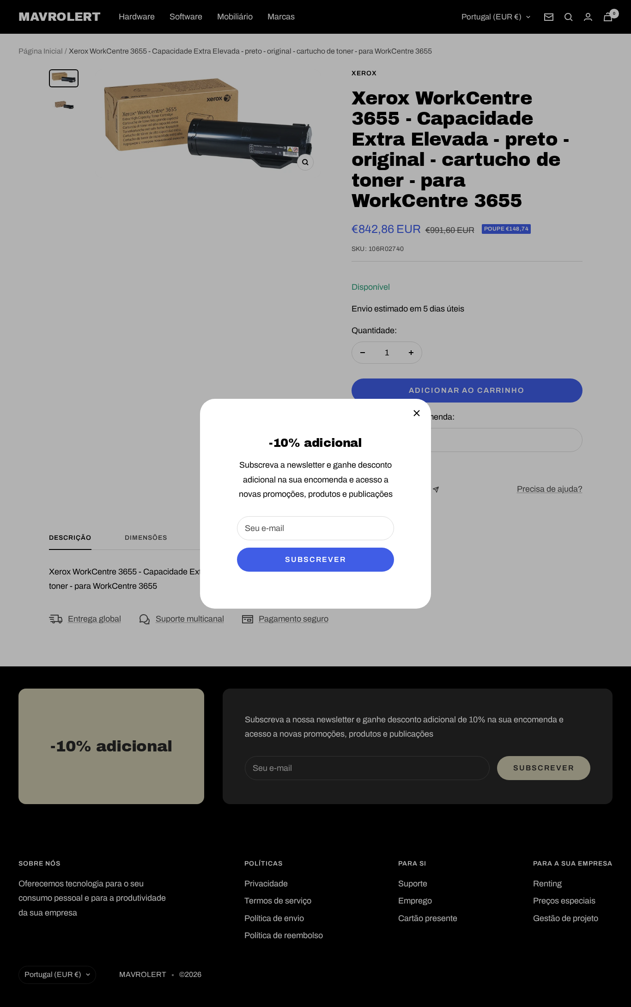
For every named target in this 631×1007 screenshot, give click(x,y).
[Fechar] (416, 413)
